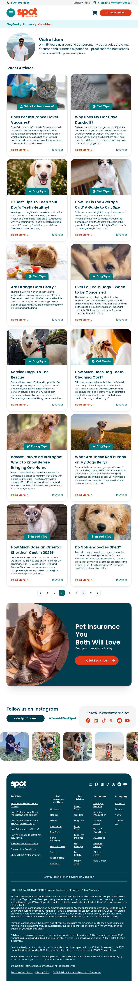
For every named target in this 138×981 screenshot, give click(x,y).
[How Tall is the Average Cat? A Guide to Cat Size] (101, 200)
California (55, 809)
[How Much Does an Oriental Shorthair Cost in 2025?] (37, 545)
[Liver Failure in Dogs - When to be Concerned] (101, 285)
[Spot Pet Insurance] (19, 784)
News (118, 814)
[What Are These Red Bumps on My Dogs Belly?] (101, 457)
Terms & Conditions (99, 831)
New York (55, 832)
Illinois (53, 820)
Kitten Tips (77, 828)
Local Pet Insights (79, 836)
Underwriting (81, 2)
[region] (69, 746)
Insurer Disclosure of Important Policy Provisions (74, 890)
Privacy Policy (42, 972)
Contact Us (119, 822)
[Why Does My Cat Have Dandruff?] (101, 115)
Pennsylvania (57, 846)
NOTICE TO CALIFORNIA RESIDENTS (28, 890)
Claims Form (97, 853)
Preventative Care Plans (23, 849)
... (83, 592)
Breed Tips (77, 808)
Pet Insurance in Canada (79, 876)
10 (90, 592)
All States (55, 863)
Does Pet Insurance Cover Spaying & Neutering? (24, 822)
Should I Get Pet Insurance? (26, 854)
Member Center (97, 845)
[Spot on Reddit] (119, 720)
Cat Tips (78, 814)
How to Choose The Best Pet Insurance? (26, 836)
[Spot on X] (111, 720)
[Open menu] (10, 12)
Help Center (99, 860)
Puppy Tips (77, 862)
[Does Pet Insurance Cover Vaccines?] (37, 115)
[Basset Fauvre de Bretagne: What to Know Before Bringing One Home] (37, 457)
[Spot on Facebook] (88, 720)
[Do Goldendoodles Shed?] (101, 545)
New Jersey (56, 826)
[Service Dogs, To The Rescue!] (37, 370)
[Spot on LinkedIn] (96, 720)
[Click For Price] (94, 12)
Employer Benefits (98, 805)
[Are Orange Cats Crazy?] (37, 285)
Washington (57, 857)
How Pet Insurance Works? (25, 829)
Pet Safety (77, 853)
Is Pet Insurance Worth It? (24, 843)
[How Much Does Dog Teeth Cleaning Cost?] (101, 370)
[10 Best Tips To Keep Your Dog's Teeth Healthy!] (37, 200)
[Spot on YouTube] (127, 720)
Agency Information (99, 813)
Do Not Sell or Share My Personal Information (77, 972)
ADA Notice (99, 837)
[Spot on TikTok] (104, 720)
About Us (120, 803)
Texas (53, 852)
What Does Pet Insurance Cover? (24, 805)
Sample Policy (97, 822)
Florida (54, 814)
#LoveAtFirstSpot (62, 718)
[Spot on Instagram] (90, 784)
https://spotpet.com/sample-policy (35, 899)
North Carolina (55, 839)
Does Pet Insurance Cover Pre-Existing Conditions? (24, 813)
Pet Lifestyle (78, 845)
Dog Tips (79, 820)
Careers (119, 809)
